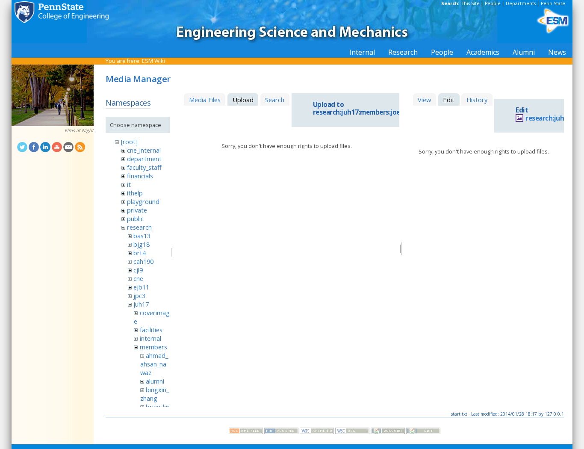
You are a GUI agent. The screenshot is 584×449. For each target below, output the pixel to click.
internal (150, 338)
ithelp (135, 193)
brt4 (139, 252)
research (139, 227)
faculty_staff (144, 167)
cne (138, 278)
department (144, 158)
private (137, 210)
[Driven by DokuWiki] (388, 432)
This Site (471, 3)
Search (274, 99)
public (135, 218)
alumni (155, 381)
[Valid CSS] (352, 432)
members (153, 347)
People (493, 3)
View (424, 99)
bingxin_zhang (154, 393)
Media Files (205, 99)
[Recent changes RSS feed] (246, 432)
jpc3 (139, 295)
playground (143, 201)
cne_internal (144, 150)
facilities (151, 329)
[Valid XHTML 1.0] (317, 432)
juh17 (141, 304)
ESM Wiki (153, 61)
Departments (521, 3)
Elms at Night (79, 130)
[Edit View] (423, 432)
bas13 (141, 235)
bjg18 (141, 244)
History (476, 99)
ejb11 (141, 287)
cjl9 (138, 270)
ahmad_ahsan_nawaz (154, 364)
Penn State (553, 3)
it (129, 184)
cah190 (143, 261)
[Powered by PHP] (281, 432)
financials (140, 175)
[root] (129, 141)
